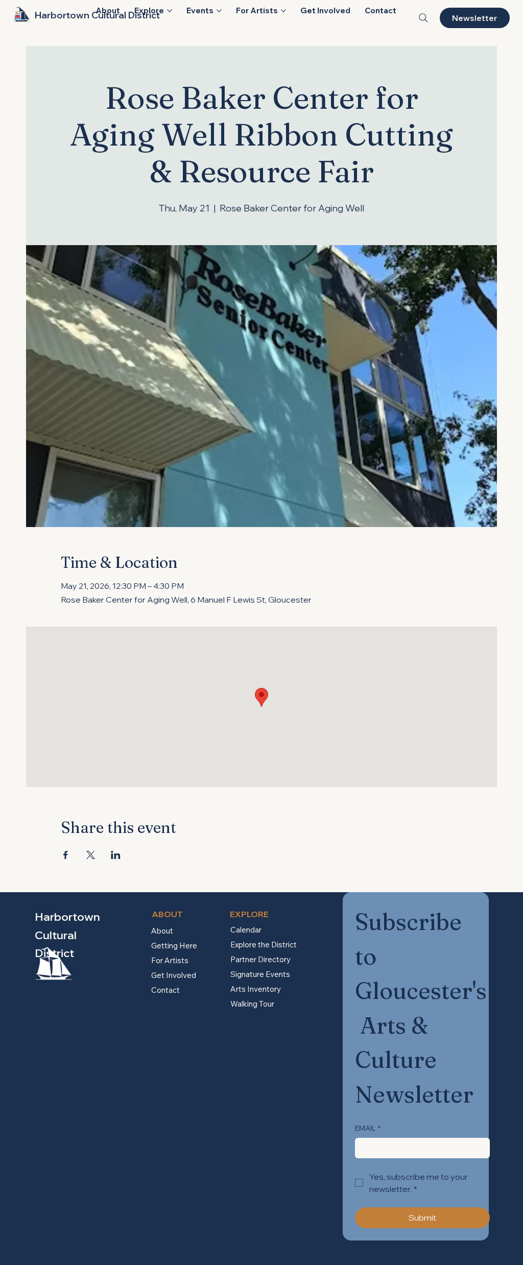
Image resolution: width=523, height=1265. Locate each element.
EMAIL (368, 1128)
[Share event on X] (91, 855)
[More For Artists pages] (283, 10)
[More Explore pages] (169, 10)
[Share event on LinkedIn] (116, 855)
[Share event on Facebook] (65, 855)
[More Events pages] (219, 10)
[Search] (423, 18)
